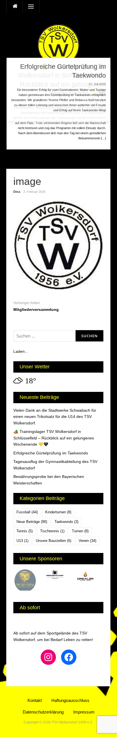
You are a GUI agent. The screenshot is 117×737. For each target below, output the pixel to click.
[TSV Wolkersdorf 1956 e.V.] (58, 44)
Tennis (24, 531)
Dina (16, 191)
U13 (22, 541)
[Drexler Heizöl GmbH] (89, 576)
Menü (28, 6)
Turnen (80, 531)
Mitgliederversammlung (36, 309)
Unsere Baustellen (53, 541)
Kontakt (35, 700)
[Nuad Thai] (28, 580)
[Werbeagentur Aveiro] (59, 575)
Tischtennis (52, 531)
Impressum (84, 712)
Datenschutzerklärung (43, 712)
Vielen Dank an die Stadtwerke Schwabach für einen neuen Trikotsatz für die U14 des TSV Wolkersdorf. (54, 416)
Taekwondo (66, 522)
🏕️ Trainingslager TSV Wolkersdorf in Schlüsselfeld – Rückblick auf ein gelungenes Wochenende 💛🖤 (53, 438)
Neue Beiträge (31, 522)
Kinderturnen (58, 512)
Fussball (27, 512)
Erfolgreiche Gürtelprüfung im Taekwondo (50, 453)
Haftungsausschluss (70, 700)
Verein (87, 541)
